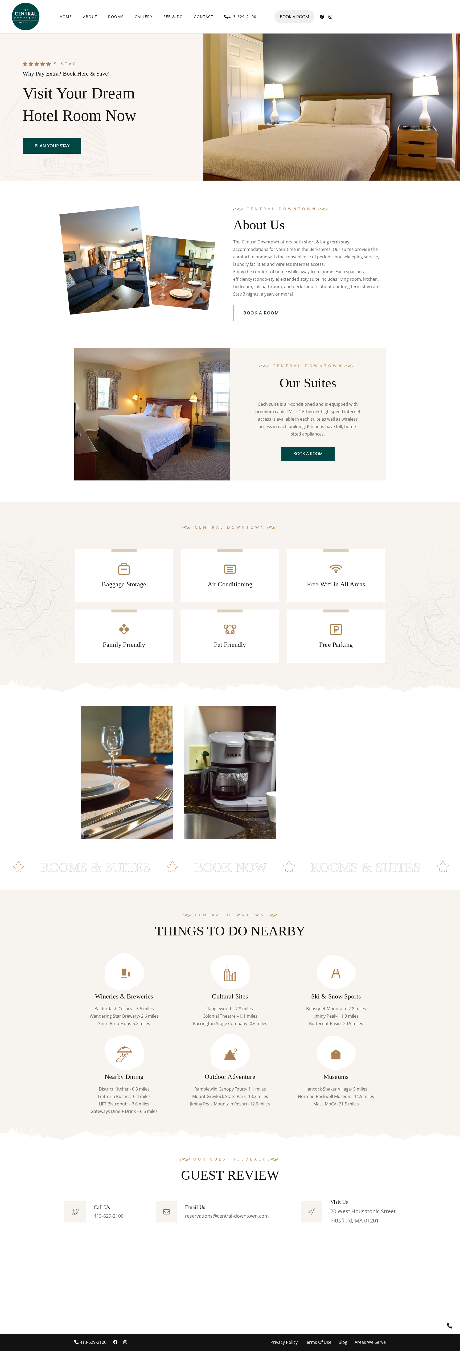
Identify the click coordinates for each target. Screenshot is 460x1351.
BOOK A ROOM (294, 17)
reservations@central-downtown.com (227, 1216)
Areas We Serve (370, 1342)
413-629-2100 (242, 16)
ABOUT (90, 16)
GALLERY (144, 16)
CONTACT (203, 16)
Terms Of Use (318, 1342)
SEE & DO (173, 16)
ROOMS (116, 16)
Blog (343, 1342)
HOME (66, 16)
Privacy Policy (284, 1342)
